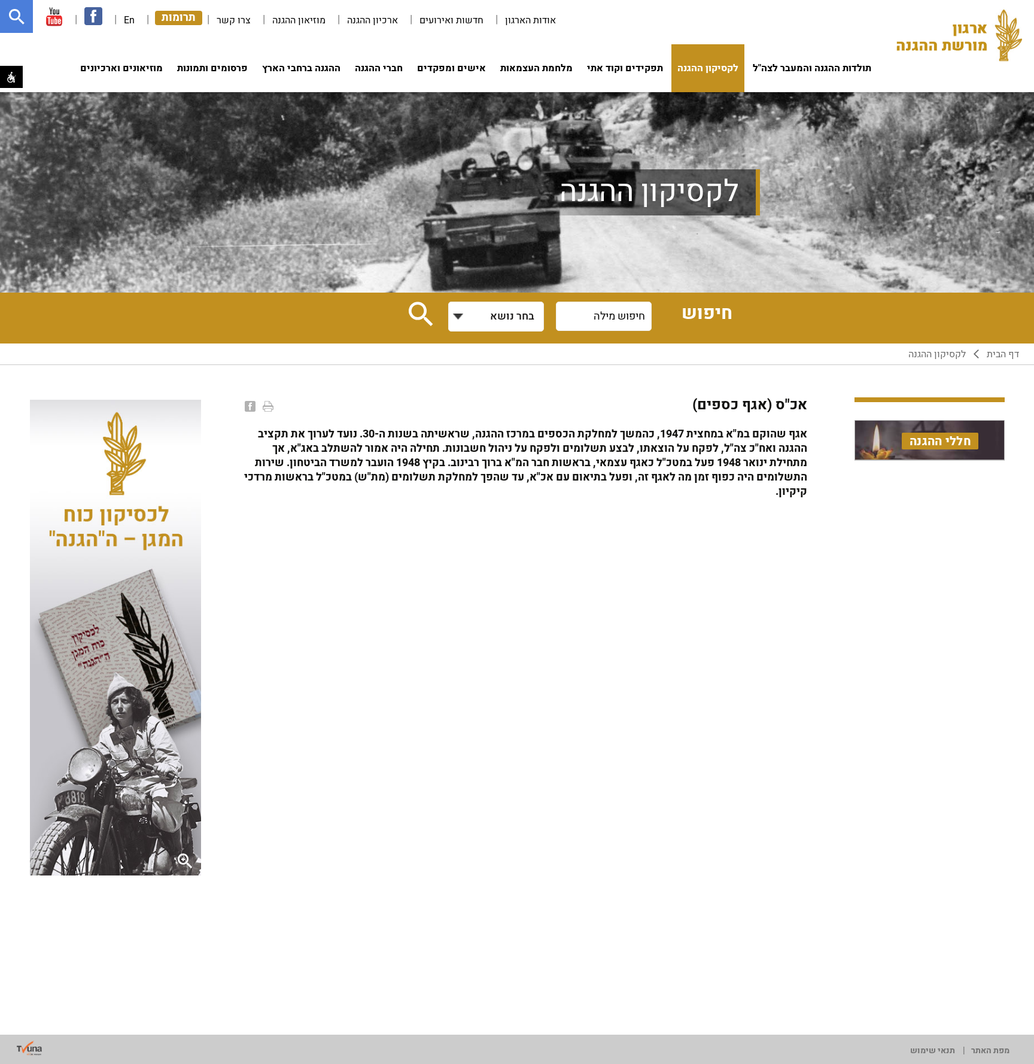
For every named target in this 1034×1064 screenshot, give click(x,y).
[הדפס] (266, 406)
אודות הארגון (530, 20)
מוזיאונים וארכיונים (121, 68)
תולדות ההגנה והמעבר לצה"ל (812, 68)
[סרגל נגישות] (11, 77)
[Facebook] (249, 406)
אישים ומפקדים (451, 68)
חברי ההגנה (379, 68)
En (129, 20)
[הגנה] (959, 36)
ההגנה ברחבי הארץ (301, 68)
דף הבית (1003, 354)
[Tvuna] (29, 1048)
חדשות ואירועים (451, 20)
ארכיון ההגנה (372, 20)
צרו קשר (234, 20)
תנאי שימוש (932, 1050)
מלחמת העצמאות (536, 68)
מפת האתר (990, 1050)
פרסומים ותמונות (212, 68)
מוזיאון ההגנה (299, 20)
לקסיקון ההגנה (707, 68)
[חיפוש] (16, 16)
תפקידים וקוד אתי (625, 68)
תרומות (179, 18)
